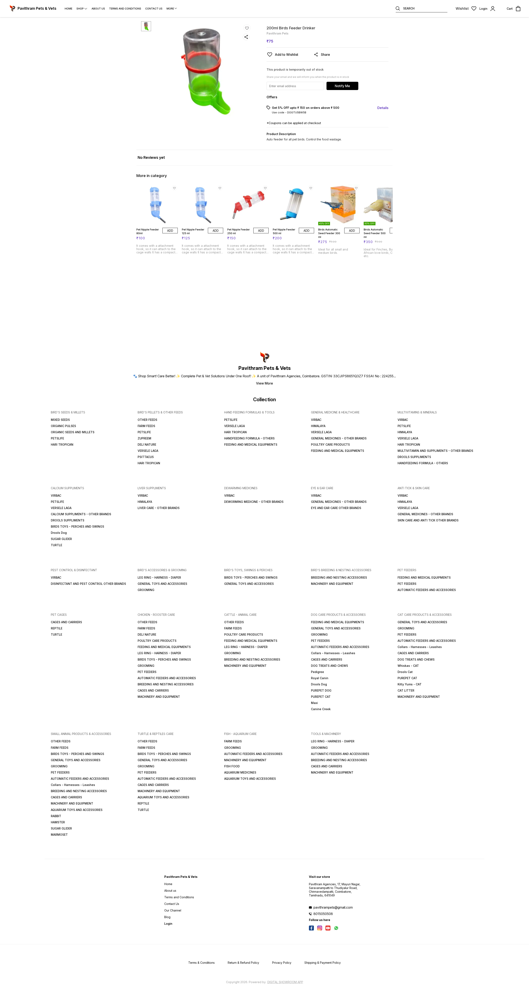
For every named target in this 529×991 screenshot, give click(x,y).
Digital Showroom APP (285, 982)
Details (382, 108)
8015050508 (323, 914)
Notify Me (342, 86)
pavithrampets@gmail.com (333, 907)
